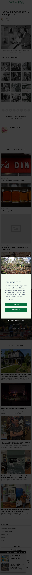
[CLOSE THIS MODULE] (29, 255)
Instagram (16, 310)
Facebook (16, 304)
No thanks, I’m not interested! (16, 320)
